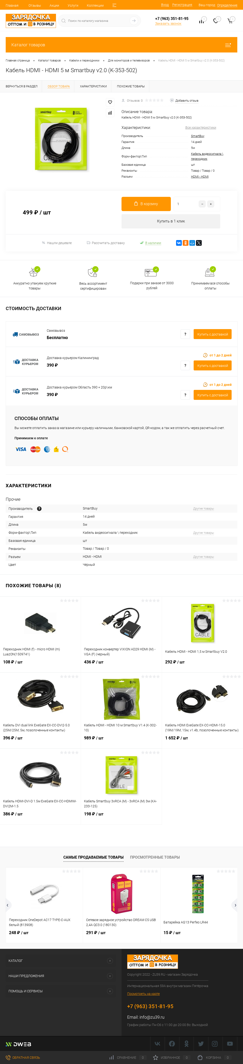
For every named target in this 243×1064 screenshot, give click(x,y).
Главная (12, 5)
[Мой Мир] (192, 243)
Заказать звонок (168, 23)
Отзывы (34, 5)
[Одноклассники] (185, 243)
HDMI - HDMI (200, 176)
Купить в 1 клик (171, 221)
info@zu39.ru (152, 1017)
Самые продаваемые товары (93, 857)
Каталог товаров (28, 44)
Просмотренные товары (155, 857)
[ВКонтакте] (179, 243)
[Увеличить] (61, 138)
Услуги (73, 5)
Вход (165, 5)
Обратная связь (26, 1057)
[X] (199, 243)
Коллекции (95, 5)
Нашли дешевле (59, 243)
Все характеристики (200, 127)
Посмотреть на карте (143, 994)
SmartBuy (197, 136)
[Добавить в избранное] (110, 102)
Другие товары (203, 508)
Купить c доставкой (212, 334)
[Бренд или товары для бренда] (39, 508)
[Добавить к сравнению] (110, 113)
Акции (54, 5)
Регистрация (182, 5)
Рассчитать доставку (108, 243)
